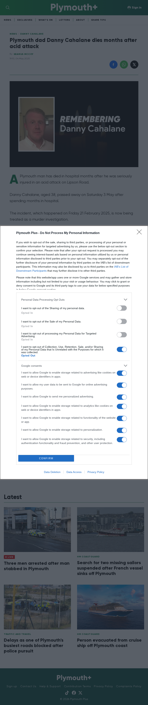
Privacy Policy (95, 472)
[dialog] (74, 352)
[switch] (122, 308)
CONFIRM (46, 458)
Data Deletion (52, 472)
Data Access (74, 472)
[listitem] (74, 300)
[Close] (140, 233)
